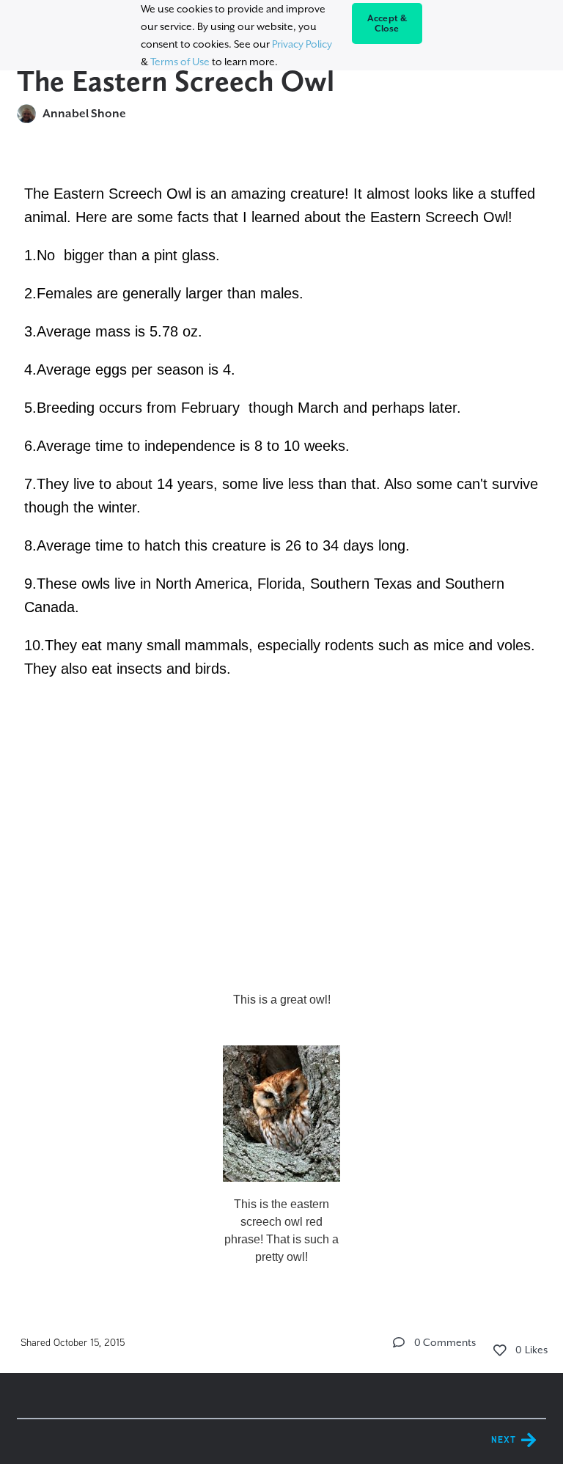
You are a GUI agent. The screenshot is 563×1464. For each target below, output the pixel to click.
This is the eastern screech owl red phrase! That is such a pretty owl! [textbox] (281, 1230)
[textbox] (281, 724)
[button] (399, 1342)
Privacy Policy (302, 44)
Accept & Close (387, 23)
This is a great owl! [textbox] (282, 999)
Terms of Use (180, 61)
